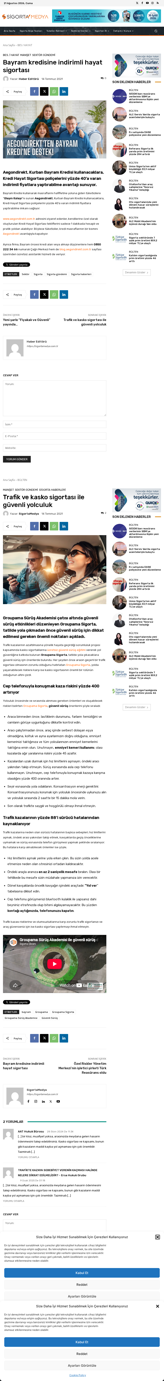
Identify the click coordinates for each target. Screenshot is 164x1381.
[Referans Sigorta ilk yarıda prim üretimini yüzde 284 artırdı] (119, 149)
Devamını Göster (135, 272)
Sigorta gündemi (57, 274)
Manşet (25, 55)
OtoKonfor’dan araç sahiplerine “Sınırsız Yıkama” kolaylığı (141, 187)
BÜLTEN (133, 90)
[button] (157, 1306)
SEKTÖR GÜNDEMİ (43, 55)
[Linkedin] (64, 91)
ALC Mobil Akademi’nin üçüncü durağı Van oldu (143, 223)
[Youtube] (147, 3)
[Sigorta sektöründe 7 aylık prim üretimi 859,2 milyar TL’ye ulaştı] (119, 238)
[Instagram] (152, 3)
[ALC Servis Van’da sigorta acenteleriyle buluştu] (119, 114)
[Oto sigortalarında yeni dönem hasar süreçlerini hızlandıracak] (119, 203)
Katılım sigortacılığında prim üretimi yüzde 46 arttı (143, 258)
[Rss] (157, 3)
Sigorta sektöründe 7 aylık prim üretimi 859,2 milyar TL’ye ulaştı (143, 240)
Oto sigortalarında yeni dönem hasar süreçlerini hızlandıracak (143, 205)
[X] (44, 91)
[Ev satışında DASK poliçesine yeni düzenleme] (119, 132)
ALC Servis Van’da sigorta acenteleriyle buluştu (144, 116)
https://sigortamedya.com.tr (42, 346)
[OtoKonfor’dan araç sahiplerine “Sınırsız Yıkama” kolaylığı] (119, 185)
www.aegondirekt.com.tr (19, 218)
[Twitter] (137, 3)
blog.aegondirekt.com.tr (75, 249)
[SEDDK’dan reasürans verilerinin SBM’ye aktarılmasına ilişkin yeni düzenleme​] (119, 96)
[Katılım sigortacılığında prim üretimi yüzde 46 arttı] (119, 256)
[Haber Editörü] (6, 79)
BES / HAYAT (25, 45)
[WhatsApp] (54, 91)
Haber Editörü (29, 79)
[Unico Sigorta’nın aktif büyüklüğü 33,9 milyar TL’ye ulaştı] (119, 167)
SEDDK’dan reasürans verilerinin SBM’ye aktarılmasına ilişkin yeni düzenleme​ (144, 98)
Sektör (25, 274)
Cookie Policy (77, 1375)
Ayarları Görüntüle (82, 1365)
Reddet (82, 1354)
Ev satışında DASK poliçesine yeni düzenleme (145, 133)
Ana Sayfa (9, 45)
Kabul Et (82, 1342)
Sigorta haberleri (81, 274)
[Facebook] (142, 3)
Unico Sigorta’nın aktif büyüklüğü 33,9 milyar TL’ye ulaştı (142, 169)
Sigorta (38, 274)
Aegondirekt (11, 233)
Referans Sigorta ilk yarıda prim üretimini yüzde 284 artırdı (141, 151)
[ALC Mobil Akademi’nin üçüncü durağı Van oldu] (119, 221)
